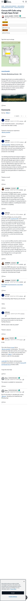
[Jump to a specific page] (25, 116)
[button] (2, 16)
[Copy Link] (6, 19)
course (12, 347)
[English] (7, 1)
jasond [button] (6, 338)
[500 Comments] (19, 378)
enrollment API (14, 218)
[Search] (23, 1)
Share (3, 105)
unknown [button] (7, 119)
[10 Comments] (18, 188)
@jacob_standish (6, 132)
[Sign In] (26, 1)
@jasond (4, 396)
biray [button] (6, 378)
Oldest (8, 113)
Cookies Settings (13, 596)
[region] (13, 590)
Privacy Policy (13, 589)
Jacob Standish (5, 71)
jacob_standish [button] (9, 16)
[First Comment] (20, 16)
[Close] (24, 581)
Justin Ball (4, 361)
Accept (13, 592)
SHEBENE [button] (7, 188)
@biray (10, 354)
